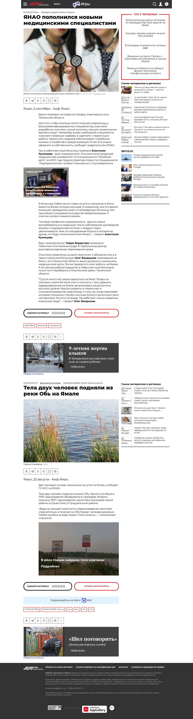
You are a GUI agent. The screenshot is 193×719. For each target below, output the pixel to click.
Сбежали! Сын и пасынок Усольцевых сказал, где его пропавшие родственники (151, 400)
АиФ (46, 464)
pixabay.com (100, 94)
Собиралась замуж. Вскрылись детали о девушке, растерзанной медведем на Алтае (149, 440)
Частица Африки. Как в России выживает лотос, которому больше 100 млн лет (150, 119)
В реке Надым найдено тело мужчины (72, 560)
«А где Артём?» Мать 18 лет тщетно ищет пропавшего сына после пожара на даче (150, 99)
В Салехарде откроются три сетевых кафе (145, 46)
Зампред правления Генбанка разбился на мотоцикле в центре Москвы (148, 177)
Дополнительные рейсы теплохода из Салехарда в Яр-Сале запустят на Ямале (145, 23)
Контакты (123, 667)
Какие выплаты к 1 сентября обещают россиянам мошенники (150, 186)
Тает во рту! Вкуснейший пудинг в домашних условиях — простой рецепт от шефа (150, 89)
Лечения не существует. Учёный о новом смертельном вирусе (150, 409)
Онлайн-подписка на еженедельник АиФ (95, 667)
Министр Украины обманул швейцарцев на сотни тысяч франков (150, 196)
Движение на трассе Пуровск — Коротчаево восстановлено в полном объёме (145, 59)
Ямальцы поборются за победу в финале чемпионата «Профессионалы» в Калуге (145, 71)
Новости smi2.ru (34, 373)
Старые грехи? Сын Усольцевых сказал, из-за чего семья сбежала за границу (151, 390)
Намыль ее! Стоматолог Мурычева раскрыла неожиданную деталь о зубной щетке (150, 109)
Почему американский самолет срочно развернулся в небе (148, 156)
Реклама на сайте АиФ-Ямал (59, 667)
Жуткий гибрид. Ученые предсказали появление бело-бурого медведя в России (151, 139)
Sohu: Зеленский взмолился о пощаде (147, 166)
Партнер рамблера (71, 708)
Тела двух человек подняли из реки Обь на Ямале (145, 34)
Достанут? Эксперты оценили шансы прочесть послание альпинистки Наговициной (151, 129)
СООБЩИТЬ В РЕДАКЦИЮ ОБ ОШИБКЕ (147, 667)
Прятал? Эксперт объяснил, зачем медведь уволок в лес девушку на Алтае (150, 430)
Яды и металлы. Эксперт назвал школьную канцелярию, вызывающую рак (149, 420)
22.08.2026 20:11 (31, 383)
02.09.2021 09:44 (31, 12)
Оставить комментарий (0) (96, 313)
